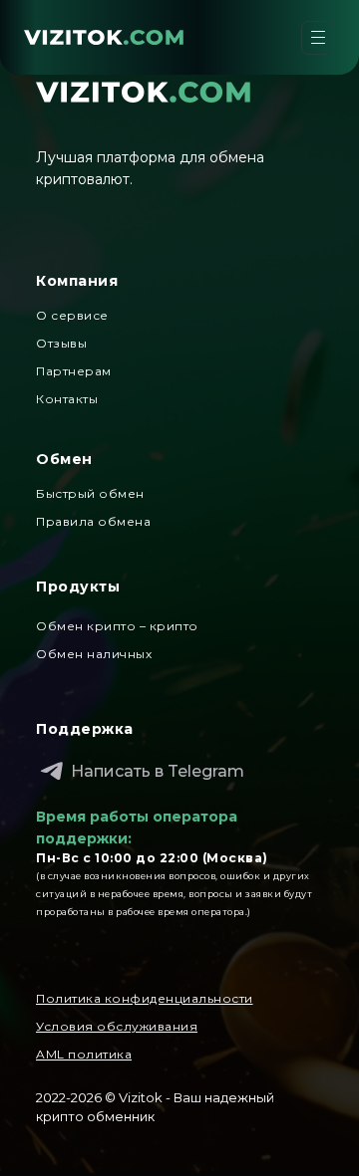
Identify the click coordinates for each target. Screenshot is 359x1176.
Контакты (67, 398)
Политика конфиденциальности (144, 998)
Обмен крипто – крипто (117, 625)
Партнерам (74, 370)
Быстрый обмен (90, 493)
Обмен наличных (94, 653)
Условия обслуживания (116, 1026)
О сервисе (72, 315)
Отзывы (61, 343)
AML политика (84, 1054)
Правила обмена (93, 521)
